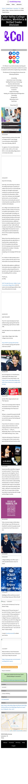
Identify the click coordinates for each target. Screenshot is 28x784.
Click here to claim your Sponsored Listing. (14, 680)
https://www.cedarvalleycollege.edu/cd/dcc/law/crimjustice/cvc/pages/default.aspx (11, 382)
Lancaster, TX (16, 8)
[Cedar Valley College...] (14, 723)
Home (8, 4)
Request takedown (6, 670)
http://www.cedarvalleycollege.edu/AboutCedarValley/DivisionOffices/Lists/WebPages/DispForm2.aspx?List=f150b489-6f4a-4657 (14, 707)
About (5, 742)
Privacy (18, 742)
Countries (19, 4)
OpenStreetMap (19, 730)
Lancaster (4, 687)
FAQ (24, 742)
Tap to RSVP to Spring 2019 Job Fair (10, 342)
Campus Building (6, 693)
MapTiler (14, 730)
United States (9, 8)
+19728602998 (5, 699)
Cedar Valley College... (15, 725)
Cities (13, 4)
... (17, 105)
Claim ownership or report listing (9, 667)
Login (13, 745)
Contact (11, 742)
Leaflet (11, 730)
